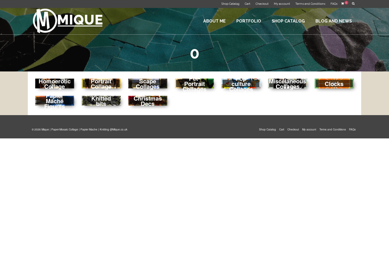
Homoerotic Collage (55, 84)
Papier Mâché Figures (54, 100)
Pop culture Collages (241, 83)
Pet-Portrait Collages (194, 83)
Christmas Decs (148, 101)
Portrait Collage (101, 84)
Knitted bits (101, 101)
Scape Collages (148, 84)
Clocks (334, 83)
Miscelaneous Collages (287, 84)
